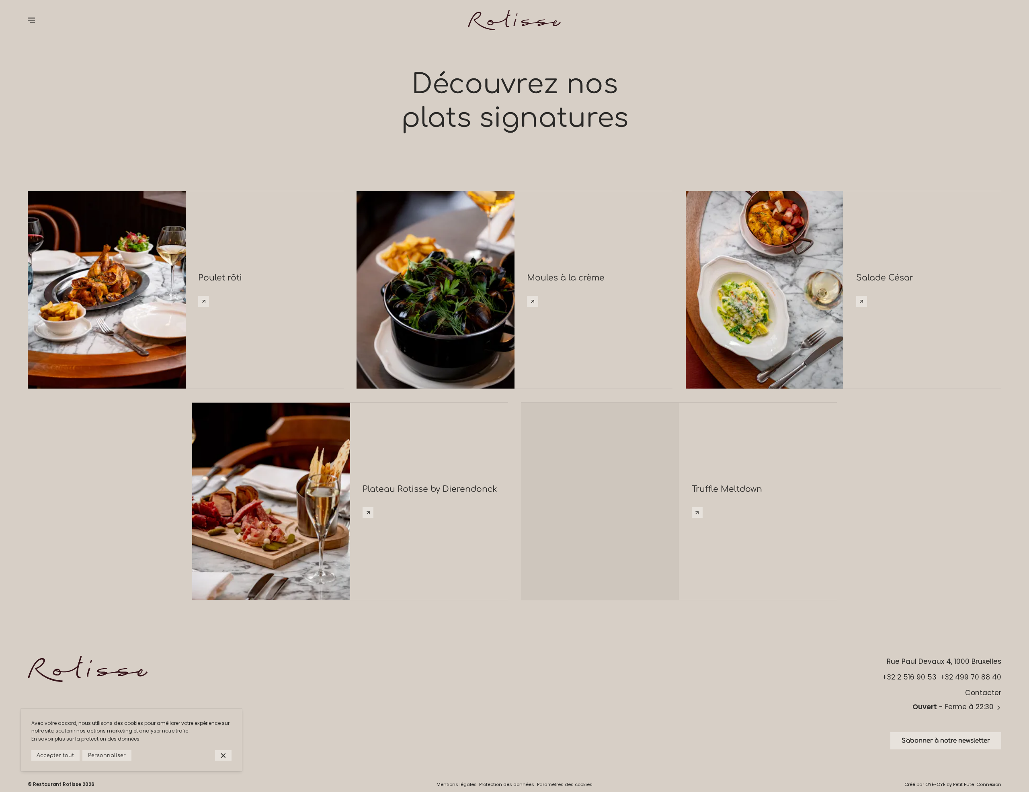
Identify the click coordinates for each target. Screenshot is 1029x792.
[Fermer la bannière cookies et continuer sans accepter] (223, 755)
